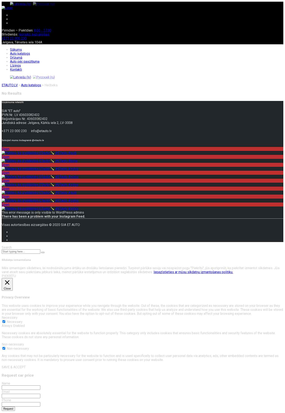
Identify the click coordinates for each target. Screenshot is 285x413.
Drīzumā (16, 58)
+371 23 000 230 (14, 38)
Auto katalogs (20, 54)
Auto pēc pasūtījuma (24, 62)
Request (8, 408)
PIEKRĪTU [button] (9, 276)
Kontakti (16, 69)
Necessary (15, 322)
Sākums (16, 50)
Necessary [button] (10, 318)
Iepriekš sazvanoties (34, 34)
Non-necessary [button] (13, 344)
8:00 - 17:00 (42, 30)
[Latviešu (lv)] (20, 4)
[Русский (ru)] (44, 4)
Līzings (15, 66)
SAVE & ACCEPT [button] (14, 367)
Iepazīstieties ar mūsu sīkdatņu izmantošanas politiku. (193, 272)
